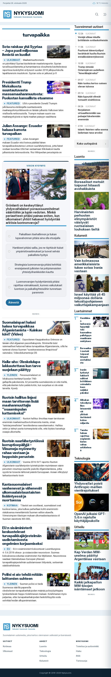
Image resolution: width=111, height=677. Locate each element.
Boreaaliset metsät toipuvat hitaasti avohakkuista (89, 185)
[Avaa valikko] (105, 14)
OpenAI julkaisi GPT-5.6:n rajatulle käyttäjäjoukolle (90, 517)
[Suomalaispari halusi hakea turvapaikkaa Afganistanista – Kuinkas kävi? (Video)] (58, 327)
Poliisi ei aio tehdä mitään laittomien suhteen (22, 576)
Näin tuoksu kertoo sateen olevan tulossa (92, 85)
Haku (78, 651)
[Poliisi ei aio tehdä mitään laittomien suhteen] (58, 579)
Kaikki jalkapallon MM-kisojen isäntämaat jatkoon (89, 585)
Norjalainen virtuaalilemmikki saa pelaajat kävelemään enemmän (89, 115)
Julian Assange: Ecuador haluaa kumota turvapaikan (22, 130)
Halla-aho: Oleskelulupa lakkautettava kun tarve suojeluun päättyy (21, 366)
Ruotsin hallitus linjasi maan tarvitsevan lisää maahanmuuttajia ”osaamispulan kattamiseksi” (20, 405)
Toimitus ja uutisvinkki (87, 646)
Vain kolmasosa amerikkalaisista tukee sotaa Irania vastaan (88, 266)
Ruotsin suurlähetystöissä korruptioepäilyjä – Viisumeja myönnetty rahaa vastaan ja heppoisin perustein (23, 449)
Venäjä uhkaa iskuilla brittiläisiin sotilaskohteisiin (93, 39)
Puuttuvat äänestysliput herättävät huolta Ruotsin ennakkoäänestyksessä (91, 53)
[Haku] (97, 14)
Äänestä (13, 302)
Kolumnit (43, 661)
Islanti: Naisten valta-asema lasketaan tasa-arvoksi (93, 131)
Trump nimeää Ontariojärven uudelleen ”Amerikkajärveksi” (91, 70)
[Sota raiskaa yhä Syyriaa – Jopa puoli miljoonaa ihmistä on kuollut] (58, 51)
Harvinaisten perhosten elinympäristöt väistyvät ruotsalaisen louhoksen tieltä (86, 220)
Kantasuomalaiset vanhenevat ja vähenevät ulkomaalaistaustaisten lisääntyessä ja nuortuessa (22, 492)
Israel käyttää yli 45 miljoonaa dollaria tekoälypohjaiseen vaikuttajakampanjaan (91, 299)
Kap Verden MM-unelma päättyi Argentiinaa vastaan (90, 555)
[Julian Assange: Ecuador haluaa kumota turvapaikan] (58, 130)
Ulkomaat (8, 651)
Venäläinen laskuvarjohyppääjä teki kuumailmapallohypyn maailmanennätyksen (85, 330)
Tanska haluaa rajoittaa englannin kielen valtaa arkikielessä (85, 440)
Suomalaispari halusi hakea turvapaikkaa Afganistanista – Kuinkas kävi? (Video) (22, 328)
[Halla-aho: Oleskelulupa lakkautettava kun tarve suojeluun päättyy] (58, 367)
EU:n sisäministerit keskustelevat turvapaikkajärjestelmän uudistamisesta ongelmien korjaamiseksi (22, 536)
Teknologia (45, 651)
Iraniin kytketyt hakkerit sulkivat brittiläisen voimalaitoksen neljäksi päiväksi (85, 381)
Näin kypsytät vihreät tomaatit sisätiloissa (89, 98)
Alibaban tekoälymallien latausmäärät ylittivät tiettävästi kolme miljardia (85, 411)
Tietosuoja (81, 661)
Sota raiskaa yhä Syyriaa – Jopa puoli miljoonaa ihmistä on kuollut (22, 50)
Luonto (43, 646)
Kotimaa (7, 646)
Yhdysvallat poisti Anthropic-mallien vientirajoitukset (88, 486)
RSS (78, 656)
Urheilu (43, 656)
